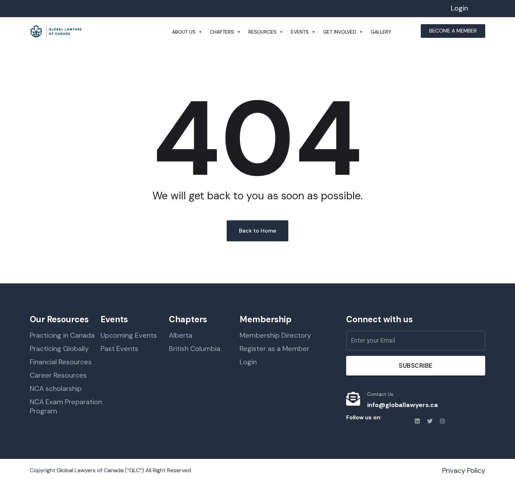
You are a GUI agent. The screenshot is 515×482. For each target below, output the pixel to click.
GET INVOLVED (339, 32)
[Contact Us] (353, 399)
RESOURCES (262, 32)
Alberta (180, 335)
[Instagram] (442, 421)
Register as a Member (274, 348)
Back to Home (257, 230)
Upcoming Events (129, 335)
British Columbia (194, 348)
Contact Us (380, 394)
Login (459, 8)
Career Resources (58, 375)
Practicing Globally (59, 348)
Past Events (119, 348)
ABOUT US (183, 32)
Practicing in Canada (62, 335)
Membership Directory (275, 335)
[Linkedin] (417, 421)
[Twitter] (430, 421)
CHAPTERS (222, 32)
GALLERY (381, 32)
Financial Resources (61, 361)
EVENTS (300, 32)
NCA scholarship (56, 388)
